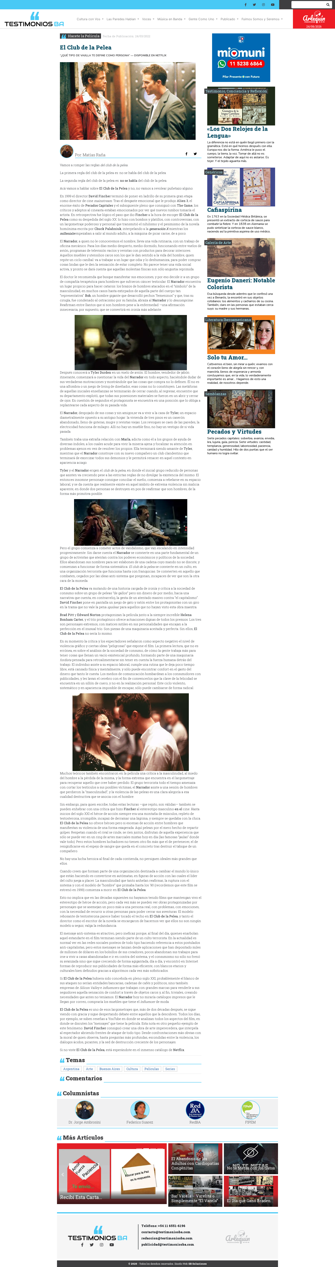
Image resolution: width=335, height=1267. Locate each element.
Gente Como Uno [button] (202, 19)
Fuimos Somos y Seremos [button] (261, 19)
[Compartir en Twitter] (195, 154)
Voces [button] (147, 19)
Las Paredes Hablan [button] (122, 19)
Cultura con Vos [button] (89, 19)
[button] (62, 1175)
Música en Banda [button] (170, 19)
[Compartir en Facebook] (186, 154)
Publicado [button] (228, 19)
